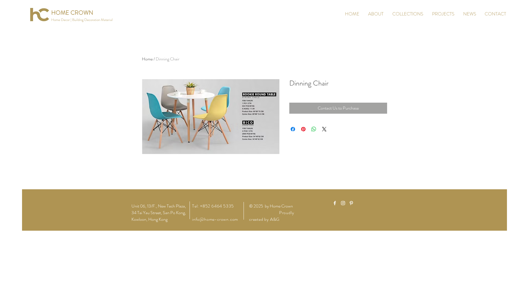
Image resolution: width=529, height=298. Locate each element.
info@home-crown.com (215, 219)
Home (147, 59)
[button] (82, 20)
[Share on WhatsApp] (314, 129)
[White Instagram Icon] (343, 203)
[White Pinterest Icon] (351, 203)
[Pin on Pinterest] (303, 129)
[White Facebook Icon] (335, 203)
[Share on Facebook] (293, 129)
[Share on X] (324, 129)
